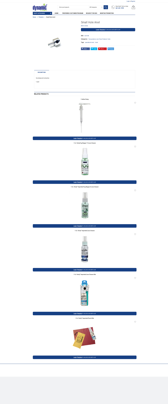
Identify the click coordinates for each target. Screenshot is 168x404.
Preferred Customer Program (67, 391)
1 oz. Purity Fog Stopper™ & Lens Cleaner (85, 143)
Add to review (84, 26)
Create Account (89, 383)
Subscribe (131, 383)
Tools (109, 39)
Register (133, 1)
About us (61, 383)
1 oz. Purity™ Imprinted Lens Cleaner (85, 230)
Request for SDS (63, 388)
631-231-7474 (120, 8)
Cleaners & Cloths (38, 383)
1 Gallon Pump (85, 99)
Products (104, 39)
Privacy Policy (63, 385)
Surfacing (35, 388)
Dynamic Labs (88, 394)
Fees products (92, 39)
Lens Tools (99, 39)
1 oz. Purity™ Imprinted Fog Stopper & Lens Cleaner (85, 187)
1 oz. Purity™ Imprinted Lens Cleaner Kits (85, 274)
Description (42, 72)
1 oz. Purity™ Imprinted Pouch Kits (84, 318)
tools (96, 42)
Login (128, 1)
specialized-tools (90, 42)
